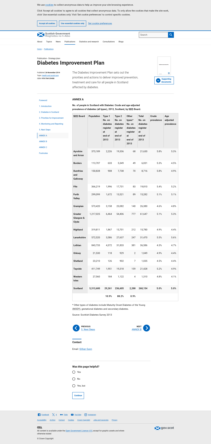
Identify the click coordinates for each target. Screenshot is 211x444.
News (58, 41)
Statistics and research (89, 41)
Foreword (43, 100)
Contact (62, 420)
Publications (69, 41)
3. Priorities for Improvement (51, 118)
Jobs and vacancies (100, 420)
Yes (79, 372)
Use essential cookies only (72, 23)
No (78, 378)
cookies (49, 4)
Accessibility (41, 420)
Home (39, 49)
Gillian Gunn (85, 349)
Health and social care (50, 75)
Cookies (71, 420)
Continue (78, 395)
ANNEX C (43, 147)
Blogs (121, 41)
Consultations (109, 41)
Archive (52, 420)
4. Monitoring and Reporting (51, 124)
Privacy (114, 420)
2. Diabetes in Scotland (49, 112)
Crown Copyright (83, 420)
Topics (49, 41)
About (39, 41)
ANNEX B (43, 141)
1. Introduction (45, 106)
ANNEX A (43, 135)
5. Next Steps (44, 130)
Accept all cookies (47, 23)
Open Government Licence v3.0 (79, 431)
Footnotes (43, 153)
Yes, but (81, 385)
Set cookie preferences (100, 23)
